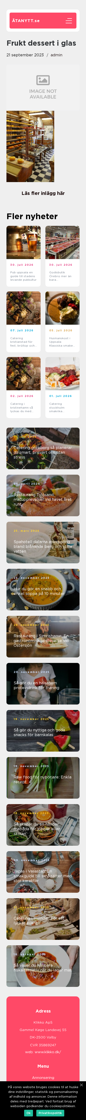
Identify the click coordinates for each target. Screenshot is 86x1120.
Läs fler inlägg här (43, 193)
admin (56, 55)
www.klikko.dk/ (48, 1052)
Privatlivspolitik (50, 1113)
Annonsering (43, 1078)
